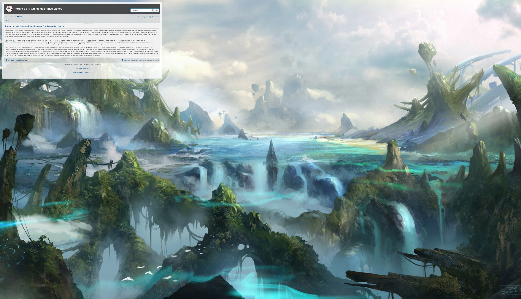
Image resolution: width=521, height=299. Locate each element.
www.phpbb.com (73, 42)
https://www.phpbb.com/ (101, 44)
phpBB (75, 64)
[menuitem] (19, 16)
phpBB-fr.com (85, 68)
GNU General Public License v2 (15, 42)
